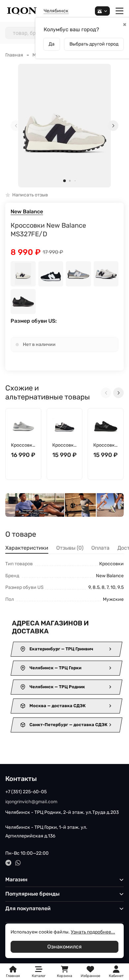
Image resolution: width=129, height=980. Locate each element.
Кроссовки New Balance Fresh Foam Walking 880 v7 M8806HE (23, 445)
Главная (14, 55)
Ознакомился (64, 946)
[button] (64, 180)
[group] (64, 125)
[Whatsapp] (18, 863)
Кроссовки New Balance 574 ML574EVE (105, 445)
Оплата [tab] (100, 548)
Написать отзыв (30, 195)
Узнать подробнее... (93, 932)
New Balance (27, 211)
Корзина (64, 972)
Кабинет (116, 976)
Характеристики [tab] (26, 548)
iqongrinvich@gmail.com (31, 802)
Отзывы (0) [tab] (69, 548)
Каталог (39, 976)
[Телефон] (102, 11)
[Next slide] (113, 125)
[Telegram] (8, 863)
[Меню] (119, 11)
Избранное (90, 972)
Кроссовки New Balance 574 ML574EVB (64, 445)
